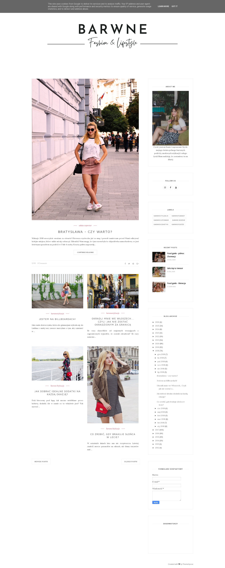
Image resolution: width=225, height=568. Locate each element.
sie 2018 (160, 368)
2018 (157, 351)
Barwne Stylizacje (57, 386)
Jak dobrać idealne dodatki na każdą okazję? (57, 393)
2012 (157, 448)
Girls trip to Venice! (175, 268)
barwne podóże (178, 224)
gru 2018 (161, 354)
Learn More (163, 6)
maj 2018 (161, 412)
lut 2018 (160, 422)
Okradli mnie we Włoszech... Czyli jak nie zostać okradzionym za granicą (113, 321)
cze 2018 (161, 408)
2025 (157, 326)
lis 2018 (160, 358)
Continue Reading (85, 252)
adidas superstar (85, 226)
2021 (157, 340)
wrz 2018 (161, 365)
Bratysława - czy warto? (85, 232)
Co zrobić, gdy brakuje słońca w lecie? (112, 436)
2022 (157, 336)
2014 (157, 440)
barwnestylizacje (57, 314)
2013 (157, 444)
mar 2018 (161, 419)
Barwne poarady (178, 216)
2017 (157, 430)
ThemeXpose (188, 564)
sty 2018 (160, 426)
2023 (157, 333)
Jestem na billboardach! (57, 319)
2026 (157, 322)
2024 (157, 329)
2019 (157, 347)
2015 (157, 437)
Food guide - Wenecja (176, 283)
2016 (157, 433)
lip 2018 (160, 372)
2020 (157, 343)
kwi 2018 (161, 415)
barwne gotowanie (161, 220)
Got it (175, 6)
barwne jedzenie (178, 220)
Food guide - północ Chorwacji (175, 255)
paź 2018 (161, 361)
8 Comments (42, 263)
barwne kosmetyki (161, 224)
